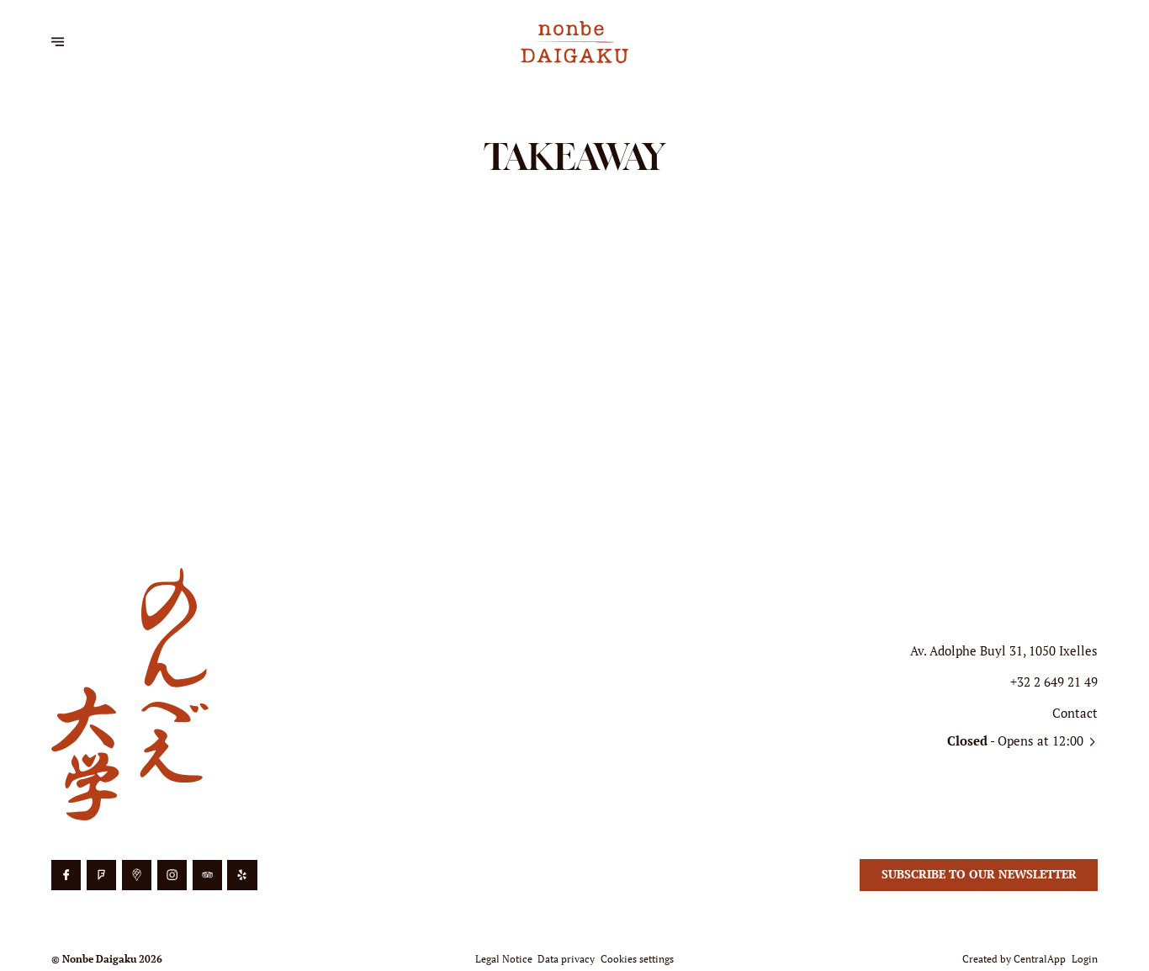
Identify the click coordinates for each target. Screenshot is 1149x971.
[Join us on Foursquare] (101, 874)
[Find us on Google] (136, 874)
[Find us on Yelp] (242, 874)
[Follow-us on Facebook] (66, 874)
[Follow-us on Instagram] (172, 874)
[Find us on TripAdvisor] (207, 874)
